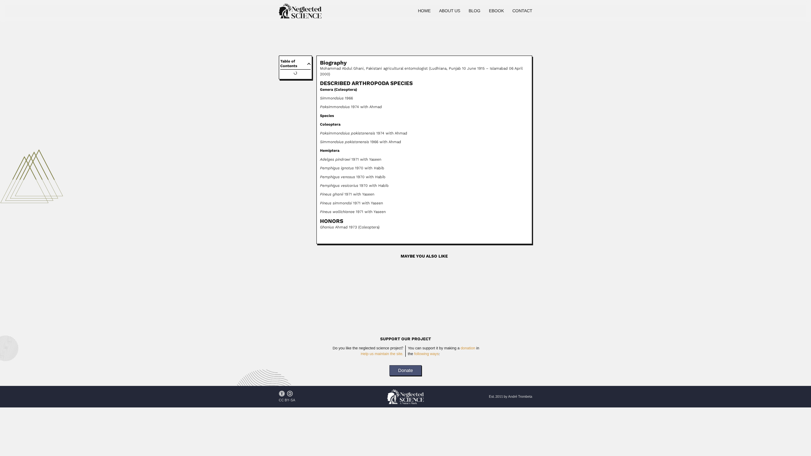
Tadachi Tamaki (332, 295)
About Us (449, 11)
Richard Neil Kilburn (337, 265)
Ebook (496, 11)
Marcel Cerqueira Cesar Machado (467, 265)
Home (424, 11)
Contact (522, 11)
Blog (474, 11)
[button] (309, 64)
